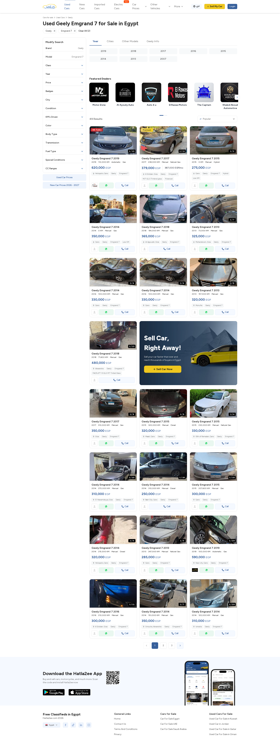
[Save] (132, 130)
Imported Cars (99, 6)
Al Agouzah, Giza (152, 242)
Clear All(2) (84, 30)
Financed (169, 179)
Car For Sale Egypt (170, 718)
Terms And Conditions (125, 729)
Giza (97, 437)
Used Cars (67, 6)
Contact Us (120, 724)
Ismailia (199, 627)
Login (232, 6)
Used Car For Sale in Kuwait (223, 718)
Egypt (51, 725)
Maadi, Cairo (150, 437)
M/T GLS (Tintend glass (152, 179)
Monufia (199, 305)
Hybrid (225, 173)
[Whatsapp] (106, 185)
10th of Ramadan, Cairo (205, 437)
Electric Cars (121, 6)
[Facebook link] (65, 725)
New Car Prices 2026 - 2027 (64, 185)
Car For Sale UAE (168, 724)
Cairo (198, 173)
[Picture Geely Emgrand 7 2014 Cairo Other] (113, 209)
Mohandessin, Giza (203, 242)
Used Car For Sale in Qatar (222, 729)
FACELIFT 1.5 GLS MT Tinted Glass (107, 373)
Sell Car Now (164, 369)
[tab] (95, 41)
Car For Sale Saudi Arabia (173, 729)
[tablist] (163, 41)
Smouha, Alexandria (153, 627)
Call (126, 185)
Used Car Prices (64, 177)
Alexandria (99, 369)
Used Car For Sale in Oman (223, 734)
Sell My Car (216, 6)
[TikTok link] (73, 725)
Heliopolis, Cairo (101, 173)
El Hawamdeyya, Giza (104, 500)
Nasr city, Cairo (202, 563)
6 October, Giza (151, 174)
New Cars (82, 6)
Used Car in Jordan (219, 724)
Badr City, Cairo (151, 500)
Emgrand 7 (123, 173)
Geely (113, 173)
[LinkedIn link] (81, 725)
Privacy (117, 734)
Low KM (196, 178)
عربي (198, 6)
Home (117, 718)
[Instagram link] (88, 725)
